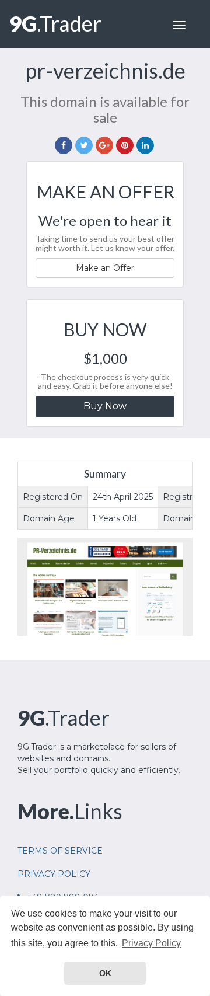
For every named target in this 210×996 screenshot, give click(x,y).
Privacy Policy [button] (151, 943)
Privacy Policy (54, 874)
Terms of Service (60, 850)
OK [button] (105, 973)
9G (55, 23)
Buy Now (105, 406)
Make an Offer (105, 268)
